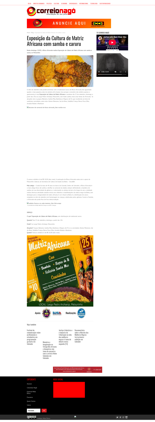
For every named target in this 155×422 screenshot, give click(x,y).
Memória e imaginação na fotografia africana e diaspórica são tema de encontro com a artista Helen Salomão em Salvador (50, 350)
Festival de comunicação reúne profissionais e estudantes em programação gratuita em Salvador (33, 337)
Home (28, 32)
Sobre (29, 405)
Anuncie (29, 384)
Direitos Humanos (38, 3)
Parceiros (30, 397)
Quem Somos (31, 401)
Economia (64, 3)
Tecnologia (93, 3)
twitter (117, 417)
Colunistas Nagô (32, 388)
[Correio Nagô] (51, 11)
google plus (123, 417)
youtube (126, 417)
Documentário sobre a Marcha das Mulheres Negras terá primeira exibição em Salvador (81, 336)
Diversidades (73, 3)
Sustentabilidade (105, 3)
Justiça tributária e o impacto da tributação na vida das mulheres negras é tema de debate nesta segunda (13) (65, 337)
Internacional (83, 3)
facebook (120, 417)
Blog (29, 3)
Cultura (56, 3)
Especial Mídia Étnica (31, 392)
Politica (49, 3)
